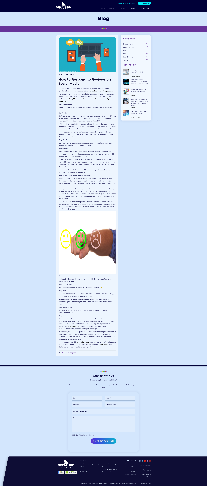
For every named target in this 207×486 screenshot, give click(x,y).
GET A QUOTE (144, 3)
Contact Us (133, 465)
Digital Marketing (129, 44)
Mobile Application (130, 47)
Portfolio (127, 469)
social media (104, 344)
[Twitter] (142, 461)
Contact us (144, 8)
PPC (124, 50)
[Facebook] (140, 461)
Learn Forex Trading (146, 483)
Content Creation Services (87, 469)
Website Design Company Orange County (90, 465)
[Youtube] (145, 461)
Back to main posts (68, 353)
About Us (126, 465)
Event (120, 3)
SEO (124, 54)
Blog (133, 8)
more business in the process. (101, 91)
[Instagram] (147, 461)
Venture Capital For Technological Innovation (127, 483)
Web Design (128, 60)
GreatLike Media (83, 342)
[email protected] (74, 326)
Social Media (128, 57)
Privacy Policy (133, 470)
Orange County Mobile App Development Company (110, 471)
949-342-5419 (147, 471)
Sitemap (133, 474)
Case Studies (127, 473)
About (102, 8)
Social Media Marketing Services (111, 464)
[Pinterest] (150, 461)
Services (112, 8)
